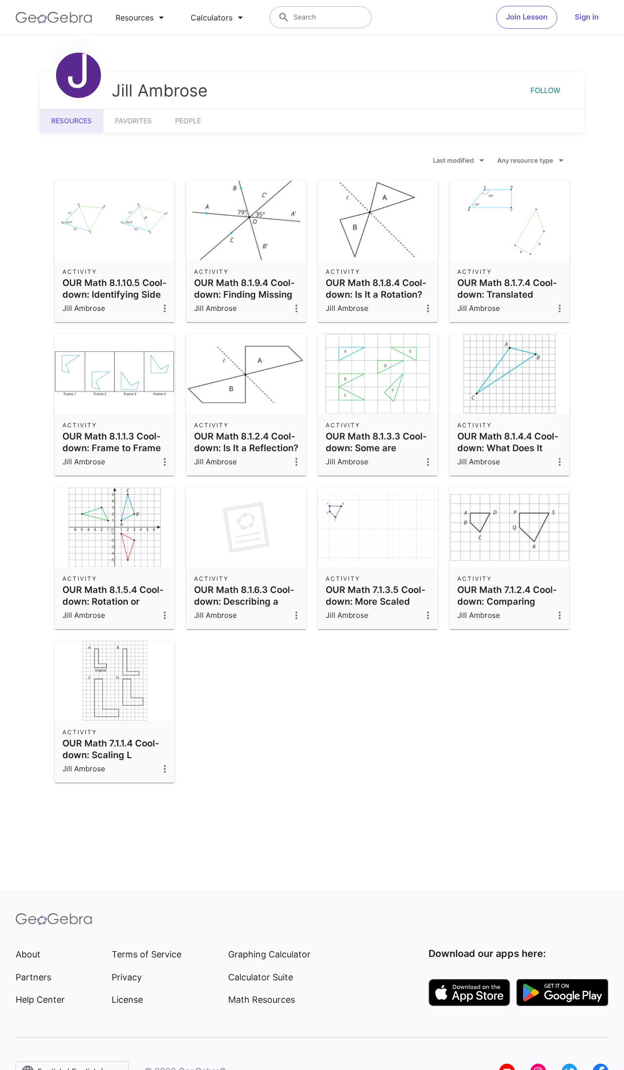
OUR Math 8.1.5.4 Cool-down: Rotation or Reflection (113, 601)
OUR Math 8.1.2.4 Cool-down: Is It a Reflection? (246, 442)
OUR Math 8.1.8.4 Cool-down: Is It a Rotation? (376, 288)
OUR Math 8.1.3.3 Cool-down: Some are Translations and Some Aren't (376, 454)
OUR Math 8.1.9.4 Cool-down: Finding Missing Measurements (244, 294)
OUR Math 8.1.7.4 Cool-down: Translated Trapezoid (507, 294)
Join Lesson (526, 16)
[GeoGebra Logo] (54, 17)
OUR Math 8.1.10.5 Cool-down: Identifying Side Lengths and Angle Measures (114, 300)
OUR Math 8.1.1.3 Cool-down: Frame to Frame (111, 442)
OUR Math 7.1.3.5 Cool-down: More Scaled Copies (376, 601)
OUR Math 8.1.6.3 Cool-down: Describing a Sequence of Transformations (244, 607)
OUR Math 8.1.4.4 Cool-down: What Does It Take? (508, 448)
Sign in (587, 16)
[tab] (141, 17)
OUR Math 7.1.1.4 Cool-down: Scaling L (110, 749)
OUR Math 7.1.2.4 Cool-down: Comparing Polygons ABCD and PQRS (507, 607)
